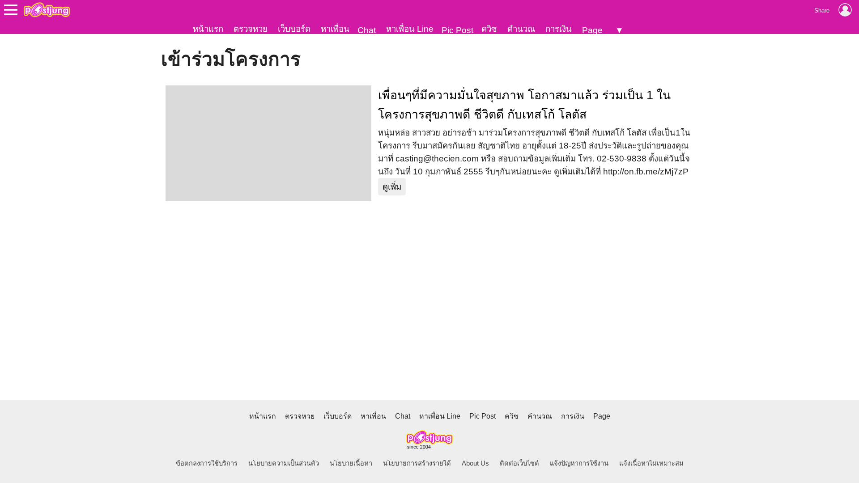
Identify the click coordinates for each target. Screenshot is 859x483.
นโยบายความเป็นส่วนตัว (283, 463)
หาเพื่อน (335, 29)
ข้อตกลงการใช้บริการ (207, 463)
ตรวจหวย (251, 29)
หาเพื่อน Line (410, 29)
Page (592, 30)
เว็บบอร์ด (294, 29)
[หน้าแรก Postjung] (46, 10)
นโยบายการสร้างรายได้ (417, 463)
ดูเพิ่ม (392, 186)
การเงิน (558, 29)
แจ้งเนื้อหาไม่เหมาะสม (651, 463)
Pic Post (457, 30)
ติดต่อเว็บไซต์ (519, 463)
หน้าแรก (208, 29)
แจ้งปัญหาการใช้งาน (579, 463)
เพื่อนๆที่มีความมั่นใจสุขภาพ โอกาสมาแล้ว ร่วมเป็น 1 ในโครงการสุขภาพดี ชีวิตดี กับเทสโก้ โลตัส (524, 105)
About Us (475, 463)
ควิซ (489, 29)
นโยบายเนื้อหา (351, 463)
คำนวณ (521, 29)
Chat (366, 30)
